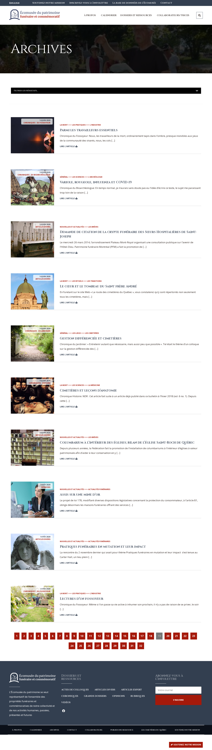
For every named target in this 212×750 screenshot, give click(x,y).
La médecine (94, 385)
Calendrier (109, 15)
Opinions (45, 487)
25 (81, 644)
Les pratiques (79, 125)
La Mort (64, 125)
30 (124, 644)
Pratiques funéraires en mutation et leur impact (103, 547)
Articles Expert (131, 689)
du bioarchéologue (40, 175)
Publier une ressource (121, 730)
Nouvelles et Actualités (72, 227)
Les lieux (76, 333)
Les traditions (94, 281)
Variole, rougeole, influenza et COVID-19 (96, 182)
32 (141, 644)
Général (64, 177)
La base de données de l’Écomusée (134, 2)
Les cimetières (92, 333)
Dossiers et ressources (136, 15)
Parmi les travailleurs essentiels (89, 130)
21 (177, 635)
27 (98, 644)
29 (115, 644)
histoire (46, 383)
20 (168, 635)
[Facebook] (63, 710)
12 (100, 635)
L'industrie (95, 125)
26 (90, 644)
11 (91, 635)
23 (194, 635)
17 (142, 635)
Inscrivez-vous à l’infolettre (88, 2)
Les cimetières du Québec (154, 730)
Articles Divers (42, 227)
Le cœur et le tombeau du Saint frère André (98, 286)
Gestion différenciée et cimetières (90, 338)
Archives (54, 730)
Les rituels (77, 281)
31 (133, 644)
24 (72, 644)
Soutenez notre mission (48, 2)
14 (117, 635)
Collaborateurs (93, 730)
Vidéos (66, 702)
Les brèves (93, 227)
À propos (17, 730)
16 (134, 635)
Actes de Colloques (75, 689)
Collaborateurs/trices (173, 15)
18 (151, 635)
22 (185, 635)
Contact (166, 2)
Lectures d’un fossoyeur (81, 599)
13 (108, 635)
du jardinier (44, 331)
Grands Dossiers (95, 696)
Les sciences (78, 177)
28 (107, 644)
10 (82, 635)
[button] (186, 745)
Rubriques (138, 696)
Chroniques (29, 122)
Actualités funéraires (99, 489)
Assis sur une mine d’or (80, 495)
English (14, 3)
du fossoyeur (43, 122)
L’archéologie (95, 177)
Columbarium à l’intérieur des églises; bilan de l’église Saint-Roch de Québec (127, 443)
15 (125, 635)
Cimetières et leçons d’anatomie (88, 390)
